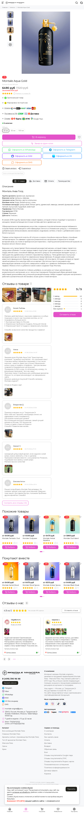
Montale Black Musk (71, 585)
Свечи (4, 746)
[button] (15, 42)
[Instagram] (52, 703)
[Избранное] (79, 137)
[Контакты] (81, 2)
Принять (71, 789)
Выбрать (11, 547)
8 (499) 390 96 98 (11, 679)
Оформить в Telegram (64, 150)
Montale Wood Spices (31, 585)
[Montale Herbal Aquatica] (52, 524)
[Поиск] (76, 2)
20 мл (6, 131)
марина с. (56, 620)
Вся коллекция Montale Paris (13, 173)
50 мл (13, 131)
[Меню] (2, 2)
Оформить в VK (64, 156)
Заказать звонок (10, 683)
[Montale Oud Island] (73, 524)
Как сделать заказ (51, 737)
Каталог (12, 7)
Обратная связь (50, 749)
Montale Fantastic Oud (11, 538)
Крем (4, 749)
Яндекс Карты (11, 652)
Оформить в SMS (23, 162)
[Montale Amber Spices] (52, 571)
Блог (46, 752)
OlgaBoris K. (16, 620)
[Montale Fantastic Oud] (11, 524)
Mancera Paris (7, 743)
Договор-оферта (50, 771)
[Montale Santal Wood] (11, 571)
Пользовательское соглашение (56, 765)
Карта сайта (50, 782)
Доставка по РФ (10, 114)
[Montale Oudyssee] (32, 524)
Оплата (7, 108)
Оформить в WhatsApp (23, 150)
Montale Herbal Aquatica (49, 539)
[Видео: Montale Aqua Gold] (10, 44)
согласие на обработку (21, 792)
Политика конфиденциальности (56, 768)
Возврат (47, 746)
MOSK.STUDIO (38, 784)
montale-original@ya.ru (14, 709)
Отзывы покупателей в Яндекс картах (59, 761)
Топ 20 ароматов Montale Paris (14, 740)
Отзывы (7, 119)
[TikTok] (58, 703)
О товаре (21, 181)
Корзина (47, 774)
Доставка (36, 181)
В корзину (41, 137)
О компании (49, 731)
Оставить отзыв (68, 314)
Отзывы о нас (13, 603)
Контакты (48, 734)
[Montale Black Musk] (73, 571)
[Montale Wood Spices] (32, 571)
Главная (5, 7)
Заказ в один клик (44, 143)
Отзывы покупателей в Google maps (58, 755)
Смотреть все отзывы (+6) (15, 503)
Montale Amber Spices (51, 585)
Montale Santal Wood (10, 585)
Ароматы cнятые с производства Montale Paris (20, 737)
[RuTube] (64, 703)
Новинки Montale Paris (11, 734)
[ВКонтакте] (46, 703)
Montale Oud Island (71, 538)
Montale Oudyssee (30, 538)
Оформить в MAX (23, 156)
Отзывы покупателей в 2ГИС (55, 758)
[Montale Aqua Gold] (46, 43)
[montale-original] (14, 2)
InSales (56, 784)
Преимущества (64, 181)
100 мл (21, 131)
